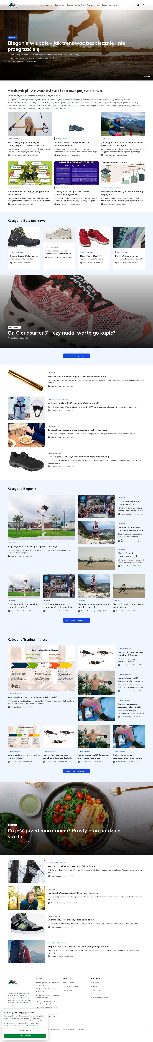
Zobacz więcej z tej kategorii (75, 356)
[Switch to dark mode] (143, 5)
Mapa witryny (81, 1029)
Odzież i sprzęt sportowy (110, 5)
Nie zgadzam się (25, 1030)
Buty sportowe (60, 5)
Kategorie (95, 978)
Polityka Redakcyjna (69, 1029)
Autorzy (67, 978)
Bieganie (70, 5)
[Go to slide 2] (147, 76)
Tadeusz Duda (13, 338)
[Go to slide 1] (145, 76)
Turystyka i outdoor (93, 5)
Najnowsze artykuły (47, 5)
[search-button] (138, 5)
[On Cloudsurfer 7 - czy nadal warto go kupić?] (76, 311)
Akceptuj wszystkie (25, 1036)
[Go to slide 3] (149, 76)
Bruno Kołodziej (13, 842)
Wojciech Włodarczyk (15, 62)
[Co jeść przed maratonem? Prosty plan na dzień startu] (76, 818)
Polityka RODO (55, 1029)
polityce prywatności (33, 1025)
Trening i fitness (80, 5)
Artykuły (39, 978)
